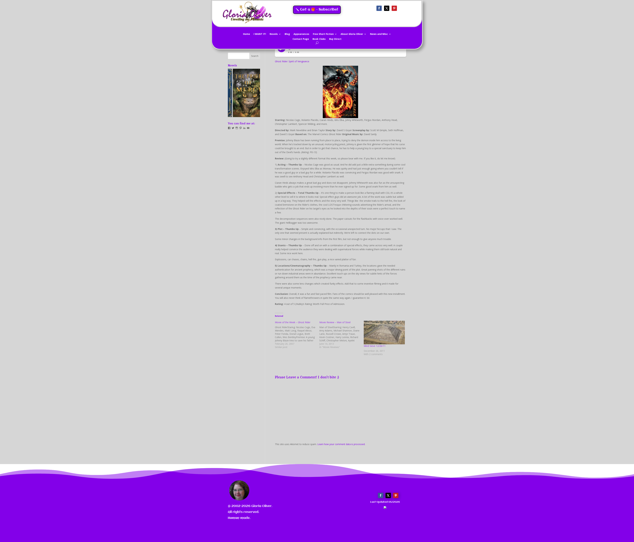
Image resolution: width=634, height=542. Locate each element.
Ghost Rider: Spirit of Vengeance (292, 61)
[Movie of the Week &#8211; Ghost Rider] (297, 335)
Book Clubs (319, 39)
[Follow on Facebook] (379, 8)
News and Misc (379, 34)
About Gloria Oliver (352, 34)
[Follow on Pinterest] (394, 8)
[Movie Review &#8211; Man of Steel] (341, 335)
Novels (274, 34)
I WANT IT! (260, 34)
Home (246, 34)
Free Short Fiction (323, 34)
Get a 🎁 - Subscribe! (319, 9)
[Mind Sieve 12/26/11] (384, 332)
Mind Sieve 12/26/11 (375, 345)
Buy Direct (335, 39)
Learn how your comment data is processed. (341, 444)
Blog (287, 34)
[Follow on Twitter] (386, 8)
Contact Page (301, 39)
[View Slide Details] (244, 93)
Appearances (301, 34)
